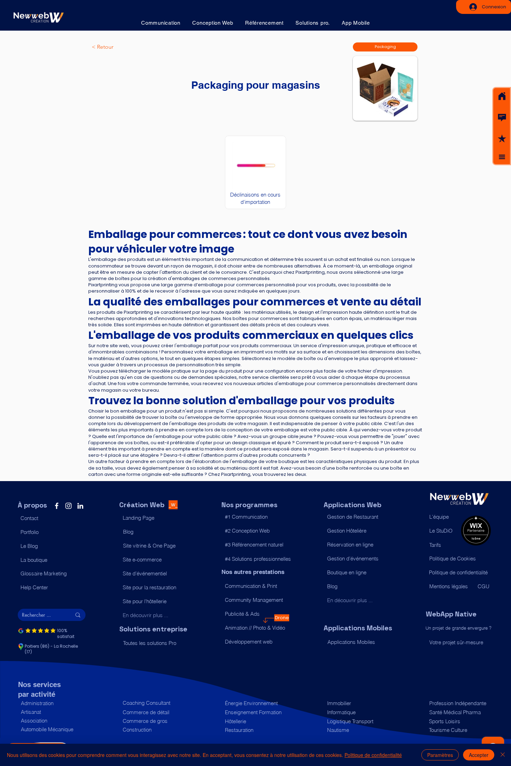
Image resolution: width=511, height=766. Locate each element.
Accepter (478, 754)
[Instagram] (68, 506)
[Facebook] (56, 506)
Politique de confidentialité (373, 754)
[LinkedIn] (80, 506)
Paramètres (440, 754)
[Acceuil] (501, 96)
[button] (501, 117)
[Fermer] (502, 754)
